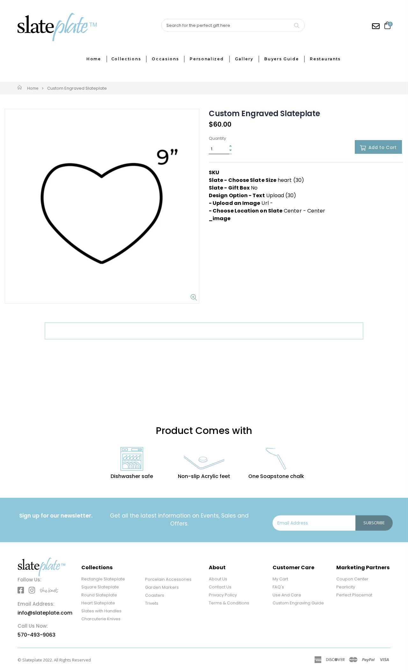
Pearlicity (345, 587)
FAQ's (278, 587)
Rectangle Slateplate (103, 579)
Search (296, 25)
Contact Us (220, 587)
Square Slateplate (100, 587)
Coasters (154, 595)
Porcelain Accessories (168, 579)
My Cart (280, 579)
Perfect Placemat (354, 595)
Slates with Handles (101, 611)
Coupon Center (352, 579)
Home (33, 88)
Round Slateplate (99, 595)
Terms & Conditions (229, 603)
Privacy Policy (223, 595)
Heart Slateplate (98, 603)
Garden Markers (162, 587)
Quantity (217, 138)
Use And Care (287, 595)
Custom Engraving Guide (298, 603)
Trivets (151, 603)
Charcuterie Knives (100, 619)
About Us (218, 579)
